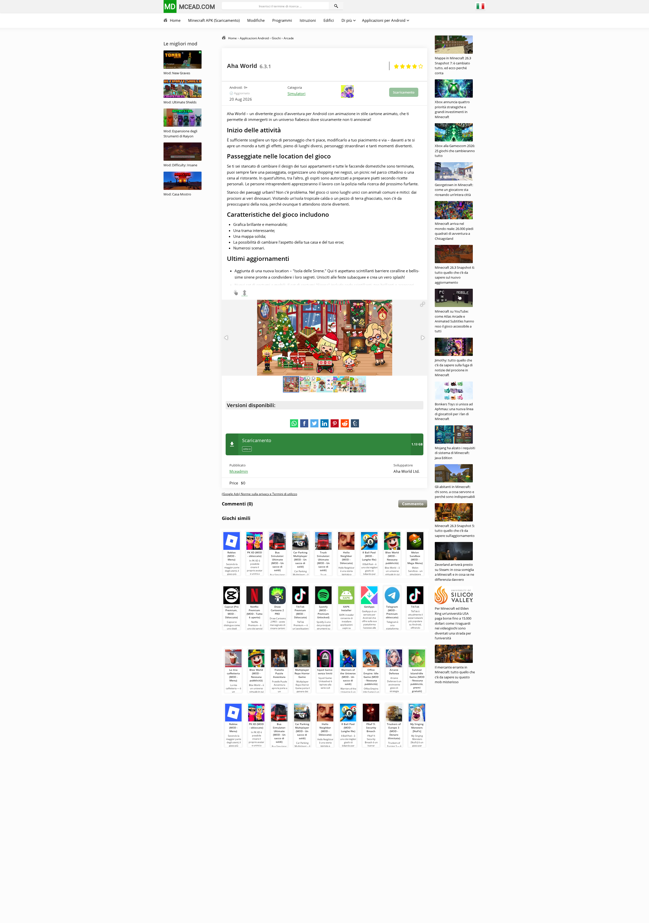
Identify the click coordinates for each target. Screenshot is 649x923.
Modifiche (256, 20)
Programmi (282, 20)
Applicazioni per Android (383, 20)
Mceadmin (238, 471)
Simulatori (296, 93)
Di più (346, 20)
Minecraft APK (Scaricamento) (214, 20)
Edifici (328, 20)
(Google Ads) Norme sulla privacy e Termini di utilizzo (259, 494)
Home (175, 20)
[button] (423, 304)
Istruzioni (308, 20)
